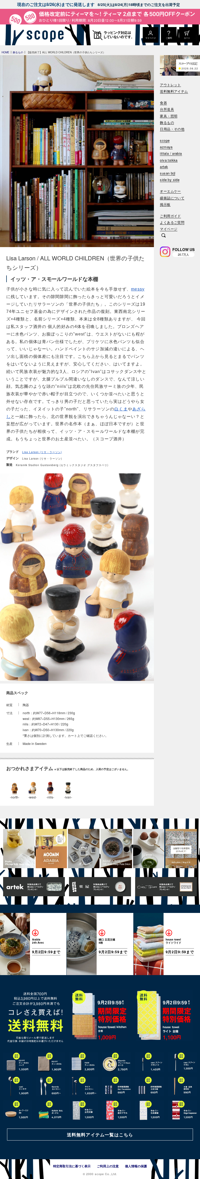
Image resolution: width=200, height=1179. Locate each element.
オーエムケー (170, 191)
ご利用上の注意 (108, 1166)
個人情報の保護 (136, 1166)
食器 (163, 103)
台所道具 (167, 109)
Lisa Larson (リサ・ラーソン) (42, 452)
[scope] (43, 34)
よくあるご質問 (172, 222)
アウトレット (170, 85)
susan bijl (167, 173)
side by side (169, 180)
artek (164, 167)
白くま (121, 409)
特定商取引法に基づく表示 (72, 1166)
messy (138, 289)
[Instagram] (165, 252)
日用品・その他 (172, 129)
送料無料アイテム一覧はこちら (100, 1134)
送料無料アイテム (174, 91)
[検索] (163, 236)
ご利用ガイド (170, 216)
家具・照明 (168, 116)
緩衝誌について (172, 198)
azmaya (166, 147)
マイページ (168, 229)
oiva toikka (168, 160)
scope (165, 140)
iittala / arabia (171, 153)
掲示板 (165, 204)
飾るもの (167, 122)
